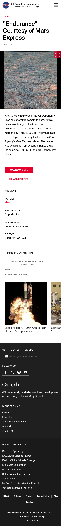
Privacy (29, 496)
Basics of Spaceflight (13, 451)
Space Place (8, 478)
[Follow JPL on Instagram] (19, 372)
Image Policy (43, 496)
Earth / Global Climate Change (18, 460)
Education (7, 417)
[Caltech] (10, 384)
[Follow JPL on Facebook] (5, 372)
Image (6, 16)
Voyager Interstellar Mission (17, 487)
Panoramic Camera (17, 274)
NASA (6, 496)
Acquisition (8, 426)
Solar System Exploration (16, 474)
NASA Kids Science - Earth (16, 455)
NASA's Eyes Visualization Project (20, 483)
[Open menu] (55, 5)
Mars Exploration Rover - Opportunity (27, 263)
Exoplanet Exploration (14, 465)
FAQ (56, 496)
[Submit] (6, 356)
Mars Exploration (11, 469)
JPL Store (7, 430)
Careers (6, 412)
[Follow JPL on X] (12, 372)
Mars (7, 202)
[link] (30, 80)
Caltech (17, 496)
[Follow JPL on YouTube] (25, 372)
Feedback (30, 502)
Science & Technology (14, 421)
